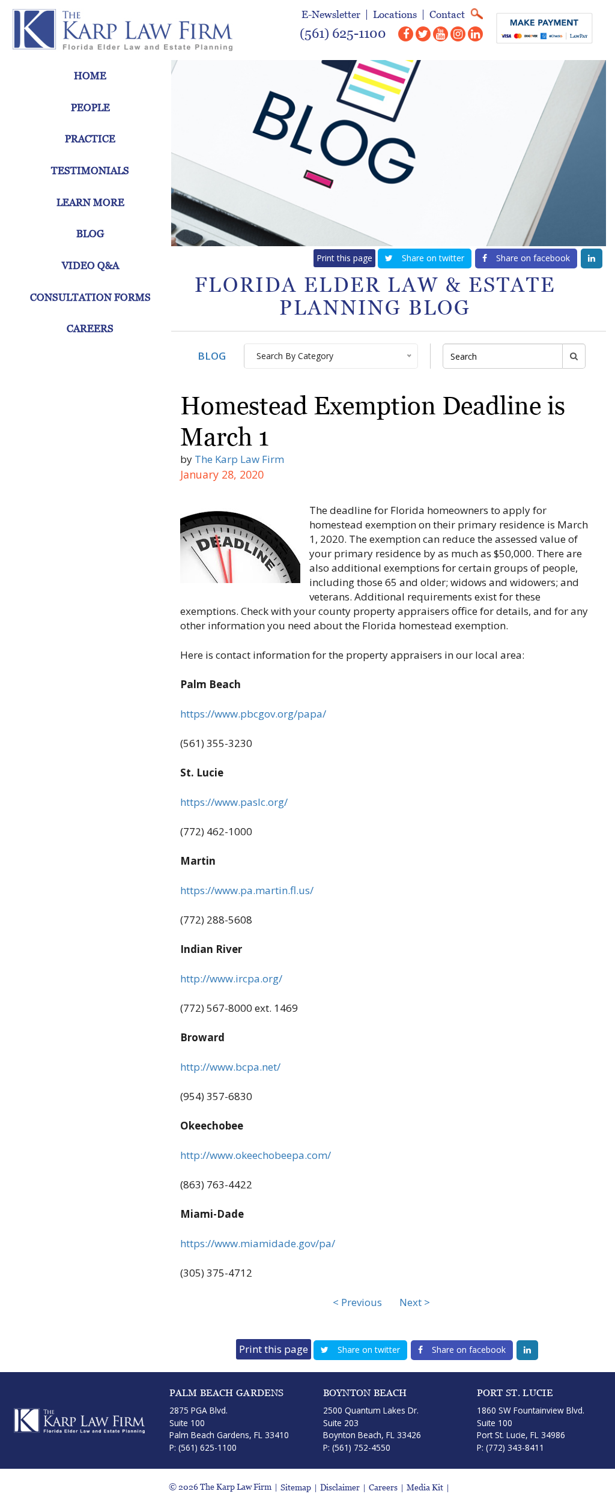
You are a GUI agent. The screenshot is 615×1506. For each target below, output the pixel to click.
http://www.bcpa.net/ (230, 1067)
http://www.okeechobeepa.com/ (255, 1155)
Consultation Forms (90, 297)
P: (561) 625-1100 (203, 1447)
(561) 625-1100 (343, 33)
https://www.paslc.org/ (234, 802)
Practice (90, 139)
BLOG (212, 356)
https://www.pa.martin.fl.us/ (247, 890)
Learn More (90, 202)
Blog (90, 234)
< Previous (357, 1302)
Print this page (344, 258)
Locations (395, 15)
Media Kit (425, 1488)
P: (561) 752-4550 (356, 1447)
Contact (447, 15)
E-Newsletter (330, 15)
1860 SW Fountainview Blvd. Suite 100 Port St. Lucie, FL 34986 (530, 1423)
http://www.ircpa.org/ (231, 978)
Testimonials (90, 171)
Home (90, 76)
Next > (414, 1302)
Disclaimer (340, 1488)
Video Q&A (90, 265)
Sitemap (295, 1488)
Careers (90, 328)
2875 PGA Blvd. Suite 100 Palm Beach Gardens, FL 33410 (229, 1423)
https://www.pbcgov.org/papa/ (253, 714)
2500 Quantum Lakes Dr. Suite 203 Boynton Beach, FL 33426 (372, 1423)
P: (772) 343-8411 (510, 1447)
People (90, 107)
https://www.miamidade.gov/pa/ (257, 1243)
